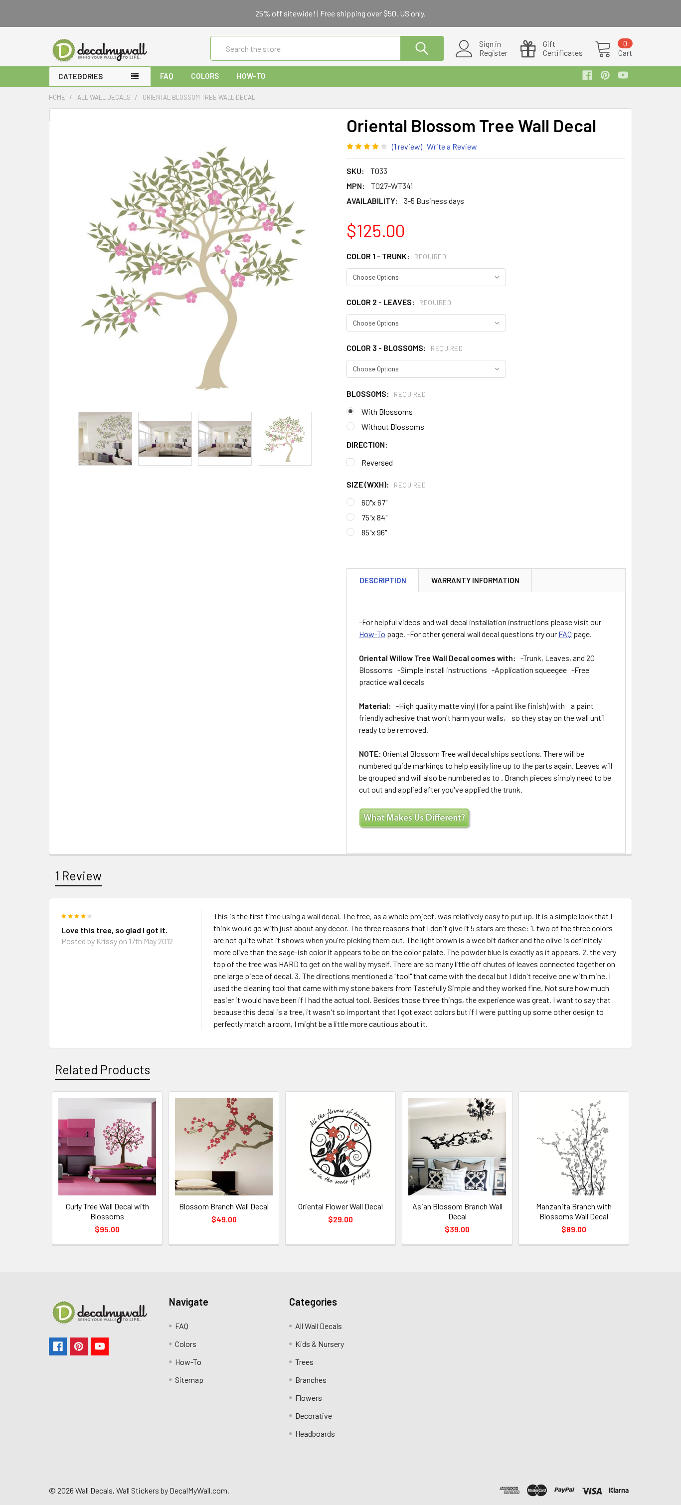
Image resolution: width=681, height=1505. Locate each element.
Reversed (377, 462)
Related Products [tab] (102, 1069)
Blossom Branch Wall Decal (224, 1206)
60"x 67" (374, 502)
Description (382, 580)
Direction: (367, 444)
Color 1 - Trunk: (396, 256)
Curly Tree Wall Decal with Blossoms (107, 1211)
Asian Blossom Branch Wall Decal (457, 1211)
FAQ (166, 75)
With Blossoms (387, 411)
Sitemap (189, 1379)
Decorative (313, 1415)
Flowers (308, 1397)
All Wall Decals (318, 1326)
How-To (251, 75)
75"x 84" (374, 517)
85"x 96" (374, 532)
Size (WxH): (386, 484)
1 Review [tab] (78, 875)
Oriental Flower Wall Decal (340, 1206)
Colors (205, 75)
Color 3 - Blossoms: (404, 347)
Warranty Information (475, 580)
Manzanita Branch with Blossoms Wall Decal (574, 1211)
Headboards (315, 1433)
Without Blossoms (392, 426)
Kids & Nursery (319, 1343)
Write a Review (452, 146)
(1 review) (407, 146)
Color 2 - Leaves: (398, 302)
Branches (311, 1379)
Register (493, 52)
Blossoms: (386, 393)
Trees (304, 1361)
